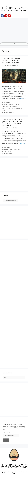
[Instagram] (5, 15)
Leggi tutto (23, 98)
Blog (4, 102)
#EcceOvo (16, 104)
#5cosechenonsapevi (8, 104)
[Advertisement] (14, 30)
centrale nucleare (7, 149)
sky (10, 151)
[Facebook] (2, 15)
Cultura (8, 102)
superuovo (4, 110)
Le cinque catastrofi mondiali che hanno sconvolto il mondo (11, 61)
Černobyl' (14, 108)
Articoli (13, 43)
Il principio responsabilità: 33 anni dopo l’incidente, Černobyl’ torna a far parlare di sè (14, 122)
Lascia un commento (8, 112)
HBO (19, 149)
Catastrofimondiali (6, 108)
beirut (10, 106)
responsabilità (5, 151)
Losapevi (19, 108)
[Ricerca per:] (14, 377)
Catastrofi (14, 106)
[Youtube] (9, 15)
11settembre (5, 106)
